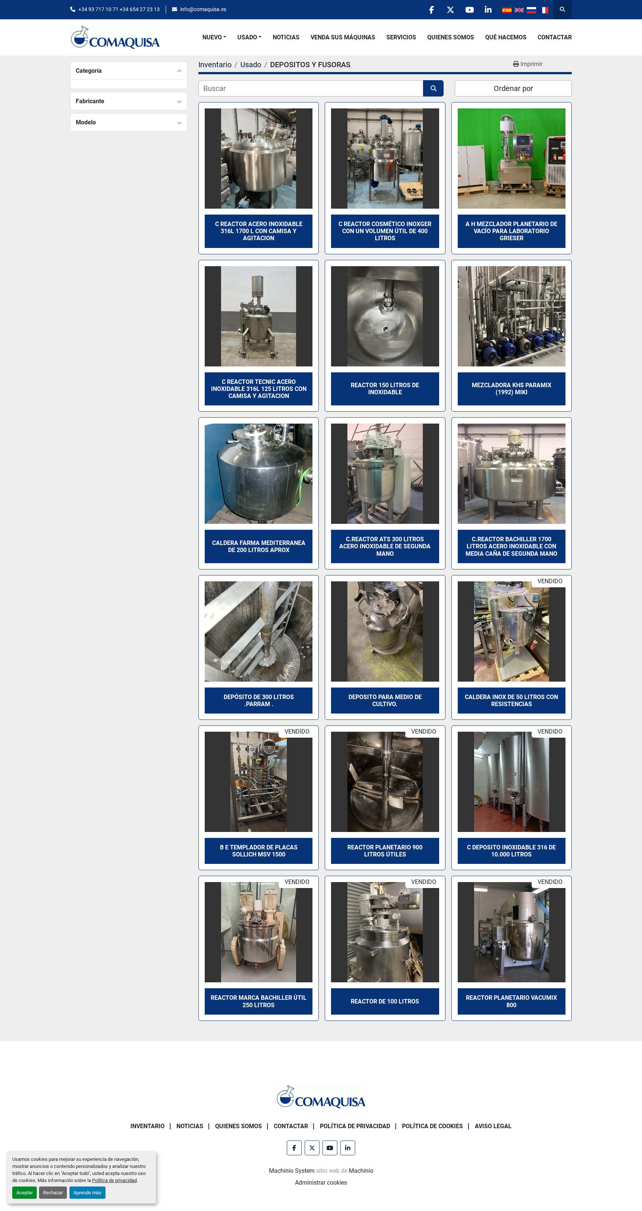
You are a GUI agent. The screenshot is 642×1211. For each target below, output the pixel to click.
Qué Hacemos (505, 37)
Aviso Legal (493, 1126)
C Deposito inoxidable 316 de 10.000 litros (511, 851)
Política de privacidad (114, 1180)
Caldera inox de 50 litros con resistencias (511, 700)
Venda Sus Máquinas (343, 37)
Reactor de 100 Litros (385, 1001)
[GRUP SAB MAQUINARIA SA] (321, 1096)
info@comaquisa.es (203, 9)
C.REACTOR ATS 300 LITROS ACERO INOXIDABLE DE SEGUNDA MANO (385, 546)
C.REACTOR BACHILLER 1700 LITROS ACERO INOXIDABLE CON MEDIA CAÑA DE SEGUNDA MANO (511, 546)
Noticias (286, 37)
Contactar (555, 37)
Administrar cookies (321, 1182)
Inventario (147, 1126)
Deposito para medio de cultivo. (385, 700)
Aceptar (24, 1192)
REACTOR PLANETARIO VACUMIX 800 (511, 1001)
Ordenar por (513, 88)
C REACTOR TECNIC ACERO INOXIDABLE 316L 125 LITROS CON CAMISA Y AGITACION (259, 388)
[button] (214, 37)
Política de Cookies (432, 1126)
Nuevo (212, 37)
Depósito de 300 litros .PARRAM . (259, 700)
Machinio (361, 1170)
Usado (247, 37)
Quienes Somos (450, 37)
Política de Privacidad (355, 1126)
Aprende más (87, 1192)
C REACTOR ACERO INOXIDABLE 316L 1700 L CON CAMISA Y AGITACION (258, 231)
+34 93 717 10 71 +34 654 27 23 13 (119, 9)
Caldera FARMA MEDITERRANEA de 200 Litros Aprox (258, 546)
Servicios (401, 37)
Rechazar (53, 1192)
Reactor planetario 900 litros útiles (384, 851)
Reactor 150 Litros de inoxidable (385, 389)
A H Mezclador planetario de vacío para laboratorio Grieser (511, 231)
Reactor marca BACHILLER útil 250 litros (259, 1001)
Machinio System (292, 1170)
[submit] (433, 88)
